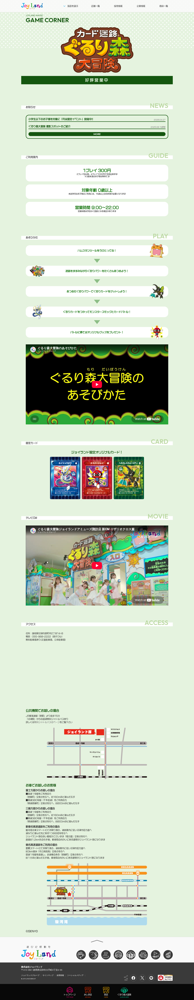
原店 (106, 995)
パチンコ (143, 954)
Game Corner (47, 19)
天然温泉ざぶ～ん (106, 954)
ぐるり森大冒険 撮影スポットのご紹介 (49, 126)
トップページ (70, 995)
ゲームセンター (118, 954)
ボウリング (93, 954)
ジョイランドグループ (30, 975)
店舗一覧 (95, 6)
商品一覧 (163, 6)
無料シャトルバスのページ (47, 722)
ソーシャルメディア (75, 975)
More (97, 134)
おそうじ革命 (168, 954)
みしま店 (88, 995)
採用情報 (118, 6)
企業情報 (141, 6)
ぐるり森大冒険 (124, 995)
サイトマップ (48, 975)
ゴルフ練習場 (155, 954)
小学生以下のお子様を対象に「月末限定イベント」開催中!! (60, 119)
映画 (81, 954)
